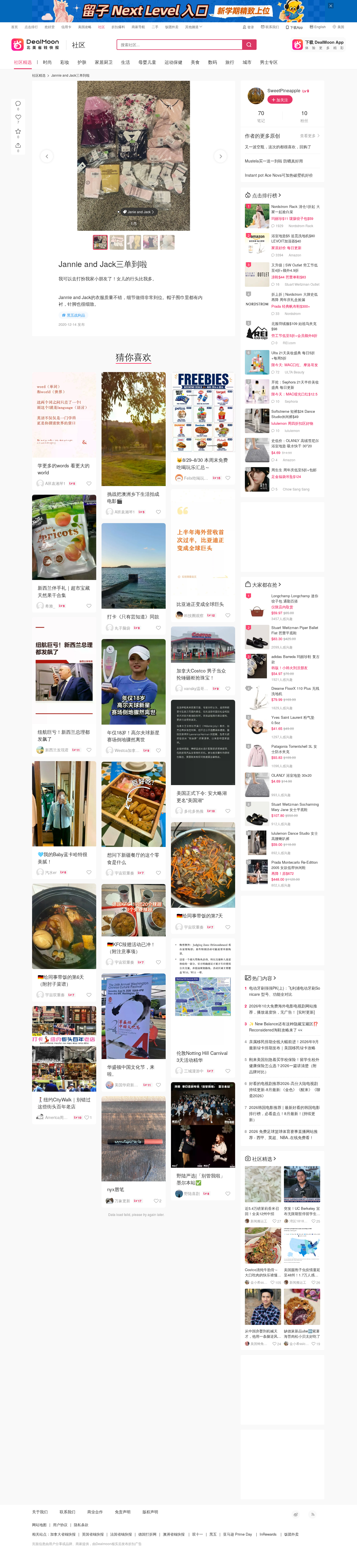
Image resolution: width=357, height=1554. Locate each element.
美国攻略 (84, 26)
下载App (296, 27)
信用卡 (66, 26)
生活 (125, 62)
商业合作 (95, 1511)
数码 (212, 62)
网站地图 (39, 1524)
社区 (101, 26)
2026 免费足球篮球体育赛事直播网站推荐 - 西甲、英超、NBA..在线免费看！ (283, 1134)
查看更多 (308, 135)
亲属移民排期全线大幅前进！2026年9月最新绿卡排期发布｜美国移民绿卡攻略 (284, 1044)
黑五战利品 (76, 315)
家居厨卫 (104, 62)
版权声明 (150, 1511)
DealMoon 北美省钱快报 (35, 43)
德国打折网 (147, 1534)
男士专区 (269, 62)
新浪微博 (295, 1514)
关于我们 (40, 1511)
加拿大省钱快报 (63, 1534)
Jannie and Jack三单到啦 (70, 75)
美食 (195, 62)
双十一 (197, 1534)
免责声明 (123, 1511)
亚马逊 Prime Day (237, 1534)
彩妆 (64, 62)
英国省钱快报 (93, 1534)
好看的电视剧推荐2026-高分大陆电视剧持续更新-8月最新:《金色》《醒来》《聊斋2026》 (284, 1089)
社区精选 (23, 62)
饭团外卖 (171, 26)
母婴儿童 (147, 62)
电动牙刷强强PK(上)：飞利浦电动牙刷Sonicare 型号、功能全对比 (284, 991)
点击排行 (31, 26)
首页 (14, 26)
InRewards (268, 1534)
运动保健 (173, 62)
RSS (312, 1514)
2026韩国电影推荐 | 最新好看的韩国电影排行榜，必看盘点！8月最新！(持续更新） (284, 1113)
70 (261, 113)
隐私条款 (81, 1524)
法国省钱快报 (121, 1534)
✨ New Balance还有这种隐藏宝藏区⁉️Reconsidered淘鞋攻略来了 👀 (283, 1027)
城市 (247, 62)
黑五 (213, 1534)
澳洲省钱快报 (174, 1534)
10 (304, 113)
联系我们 (272, 26)
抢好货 (50, 26)
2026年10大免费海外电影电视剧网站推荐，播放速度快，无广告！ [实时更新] (283, 1009)
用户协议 (60, 1524)
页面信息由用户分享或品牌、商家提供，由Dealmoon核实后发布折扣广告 (87, 1543)
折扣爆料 (118, 26)
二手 (155, 26)
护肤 (82, 62)
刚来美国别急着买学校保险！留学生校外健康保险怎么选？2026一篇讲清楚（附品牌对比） (284, 1065)
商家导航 (138, 26)
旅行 (229, 62)
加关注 (281, 100)
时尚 (47, 62)
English (320, 26)
